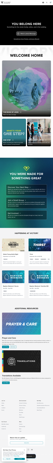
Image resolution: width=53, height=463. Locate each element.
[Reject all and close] (24, 450)
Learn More (6, 382)
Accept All (20, 459)
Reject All (8, 459)
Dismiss (26, 460)
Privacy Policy (16, 456)
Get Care (13, 347)
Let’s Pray (5, 347)
